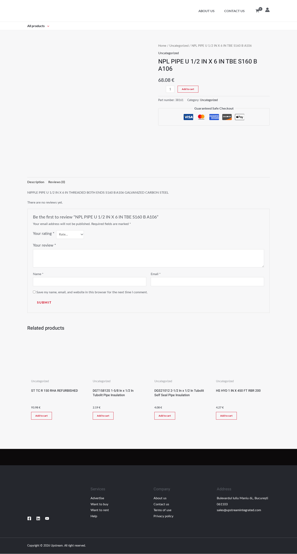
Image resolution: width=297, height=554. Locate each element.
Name (38, 274)
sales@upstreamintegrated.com (239, 510)
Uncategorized (179, 45)
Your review (44, 245)
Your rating (43, 234)
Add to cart (188, 89)
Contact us (234, 11)
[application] (47, 26)
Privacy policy (163, 516)
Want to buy (99, 504)
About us (206, 11)
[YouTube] (47, 518)
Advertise (97, 498)
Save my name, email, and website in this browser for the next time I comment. (92, 292)
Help (94, 516)
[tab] (35, 182)
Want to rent (100, 510)
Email (156, 274)
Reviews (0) (56, 182)
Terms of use (162, 510)
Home (162, 45)
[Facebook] (29, 518)
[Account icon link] (267, 9)
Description (35, 182)
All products (36, 26)
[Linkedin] (38, 518)
